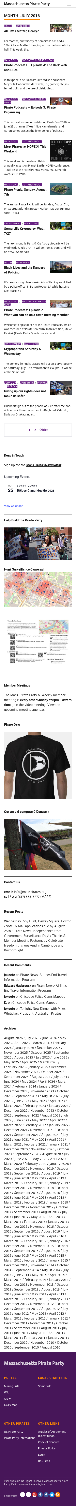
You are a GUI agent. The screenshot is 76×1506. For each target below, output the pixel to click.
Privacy (42, 382)
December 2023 (16, 1091)
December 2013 (15, 1284)
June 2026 (49, 1038)
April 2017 (55, 1217)
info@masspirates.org (30, 892)
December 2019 (15, 1168)
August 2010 (51, 1347)
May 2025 (11, 1062)
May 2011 (38, 1333)
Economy (10, 382)
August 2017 (50, 1212)
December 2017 (15, 1207)
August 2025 (23, 1057)
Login (41, 1454)
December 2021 (15, 1130)
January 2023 (59, 1106)
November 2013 (42, 1284)
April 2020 (58, 1159)
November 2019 (42, 1168)
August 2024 (41, 1077)
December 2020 (16, 1149)
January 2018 (58, 1202)
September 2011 (26, 1328)
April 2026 (22, 1043)
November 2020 (43, 1149)
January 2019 (58, 1183)
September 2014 (26, 1270)
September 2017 (26, 1212)
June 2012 (21, 1313)
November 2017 (41, 1207)
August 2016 (50, 1231)
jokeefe (9, 975)
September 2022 (26, 1115)
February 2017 (34, 1222)
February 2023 (35, 1106)
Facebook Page (40, 1494)
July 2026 (32, 1038)
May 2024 (29, 1081)
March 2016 (12, 1241)
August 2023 (51, 1096)
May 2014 (39, 1275)
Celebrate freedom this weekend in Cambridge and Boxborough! (33, 945)
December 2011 (15, 1323)
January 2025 (38, 1067)
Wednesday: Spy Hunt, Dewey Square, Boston (37, 921)
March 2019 (12, 1183)
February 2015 (35, 1260)
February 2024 (25, 1086)
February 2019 (35, 1183)
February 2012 (35, 1318)
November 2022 (42, 1110)
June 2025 (59, 1057)
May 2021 (39, 1139)
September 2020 (27, 1154)
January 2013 (58, 1299)
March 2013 (12, 1299)
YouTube (34, 1494)
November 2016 (42, 1226)
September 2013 (26, 1289)
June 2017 (21, 1217)
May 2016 (39, 1236)
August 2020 (51, 1154)
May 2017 (38, 1217)
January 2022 (59, 1125)
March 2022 (13, 1125)
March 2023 (13, 1106)
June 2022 (21, 1120)
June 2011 (21, 1333)
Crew (7, 1398)
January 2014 (59, 1280)
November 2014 (42, 1265)
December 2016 (15, 1226)
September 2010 (26, 1347)
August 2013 (50, 1289)
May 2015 (39, 1255)
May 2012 (39, 1313)
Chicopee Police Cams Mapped (42, 996)
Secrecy (12, 386)
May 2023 (39, 1101)
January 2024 (49, 1086)
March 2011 (12, 1338)
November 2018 (42, 1188)
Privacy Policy (47, 1448)
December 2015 (15, 1246)
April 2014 (57, 1275)
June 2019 (21, 1178)
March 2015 (12, 1260)
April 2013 (56, 1294)
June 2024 (11, 1081)
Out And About (32, 141)
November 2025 (16, 1052)
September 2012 (26, 1309)
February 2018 (35, 1202)
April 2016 (56, 1236)
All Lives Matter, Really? (21, 31)
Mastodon (28, 1494)
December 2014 (16, 1265)
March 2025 (48, 1062)
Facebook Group (46, 1494)
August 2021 (50, 1135)
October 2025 (41, 1052)
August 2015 (50, 1251)
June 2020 (22, 1159)
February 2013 (35, 1299)
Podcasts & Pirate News (38, 60)
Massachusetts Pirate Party (27, 3)
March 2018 (12, 1202)
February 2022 (35, 1125)
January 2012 (58, 1318)
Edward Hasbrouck (17, 986)
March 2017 (12, 1222)
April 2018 (56, 1197)
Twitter (52, 1494)
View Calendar (13, 506)
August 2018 (50, 1193)
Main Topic (23, 26)
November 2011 (41, 1323)
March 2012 (12, 1318)
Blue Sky (22, 1494)
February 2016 (35, 1241)
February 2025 (15, 1067)
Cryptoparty (12, 223)
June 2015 (21, 1255)
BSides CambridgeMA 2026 (35, 490)
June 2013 (21, 1294)
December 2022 (16, 1110)
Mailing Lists (11, 1386)
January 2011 (57, 1338)
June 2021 (21, 1139)
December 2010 (16, 1342)
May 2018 (39, 1197)
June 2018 (21, 1197)
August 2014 (51, 1270)
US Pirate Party (13, 1431)
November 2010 (42, 1342)
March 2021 (12, 1144)
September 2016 (26, 1231)
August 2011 (50, 1328)
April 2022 (57, 1120)
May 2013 (39, 1294)
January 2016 (58, 1241)
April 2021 (56, 1139)
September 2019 (26, 1173)
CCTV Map (10, 1405)
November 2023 (42, 1091)
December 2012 (15, 1304)
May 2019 (39, 1178)
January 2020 (59, 1164)
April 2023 (57, 1101)
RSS (57, 1494)
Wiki (6, 1392)
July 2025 (43, 1057)
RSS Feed (44, 1461)
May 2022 (39, 1120)
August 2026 (13, 1038)
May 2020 (39, 1159)
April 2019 (56, 1178)
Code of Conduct (48, 1442)
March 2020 (13, 1164)
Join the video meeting (29, 705)
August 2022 (51, 1115)
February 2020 (35, 1164)
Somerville (44, 1386)
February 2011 (34, 1338)
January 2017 (57, 1222)
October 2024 (51, 1072)
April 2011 (55, 1333)
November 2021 (42, 1130)
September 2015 (26, 1251)
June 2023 (21, 1101)
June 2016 (21, 1236)
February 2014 (35, 1280)
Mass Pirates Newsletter (43, 465)
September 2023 (26, 1096)
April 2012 (56, 1313)
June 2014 (21, 1275)
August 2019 (50, 1173)
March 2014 (13, 1280)
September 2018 (26, 1193)
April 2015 (56, 1255)
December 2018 (15, 1188)
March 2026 (41, 1043)
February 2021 (35, 1144)
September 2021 (26, 1135)
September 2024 (16, 1077)
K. (5, 1003)
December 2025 (48, 1048)
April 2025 (29, 1062)
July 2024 (60, 1077)
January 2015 (58, 1260)
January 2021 (58, 1144)
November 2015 (42, 1246)
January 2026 (24, 1048)
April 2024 (47, 1081)
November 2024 (27, 1072)
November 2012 (42, 1304)
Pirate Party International (20, 1438)
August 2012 (50, 1309)
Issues (8, 26)
